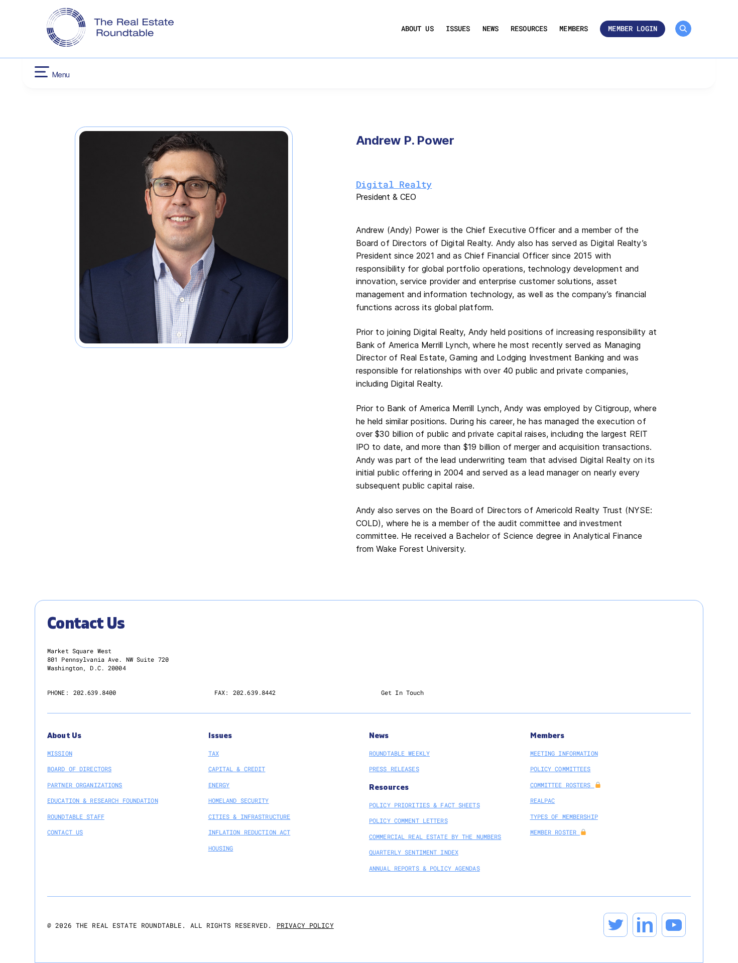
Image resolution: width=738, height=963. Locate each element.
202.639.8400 (94, 692)
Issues (458, 29)
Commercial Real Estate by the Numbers (435, 836)
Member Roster (555, 832)
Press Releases (394, 769)
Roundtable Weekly (399, 753)
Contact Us (65, 832)
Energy (219, 785)
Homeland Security (238, 800)
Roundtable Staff (75, 816)
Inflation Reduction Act (249, 832)
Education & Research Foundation (102, 800)
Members (573, 29)
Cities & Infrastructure (249, 816)
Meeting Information (564, 753)
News (490, 29)
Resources (529, 29)
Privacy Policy (305, 925)
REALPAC (542, 800)
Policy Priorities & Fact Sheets (424, 805)
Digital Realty (394, 184)
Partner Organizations (84, 785)
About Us (417, 29)
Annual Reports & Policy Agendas (424, 868)
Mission (59, 753)
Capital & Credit (237, 769)
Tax (213, 753)
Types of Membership (564, 816)
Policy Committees (560, 769)
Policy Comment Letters (408, 820)
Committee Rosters (562, 785)
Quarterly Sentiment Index (413, 852)
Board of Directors (79, 769)
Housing (220, 848)
